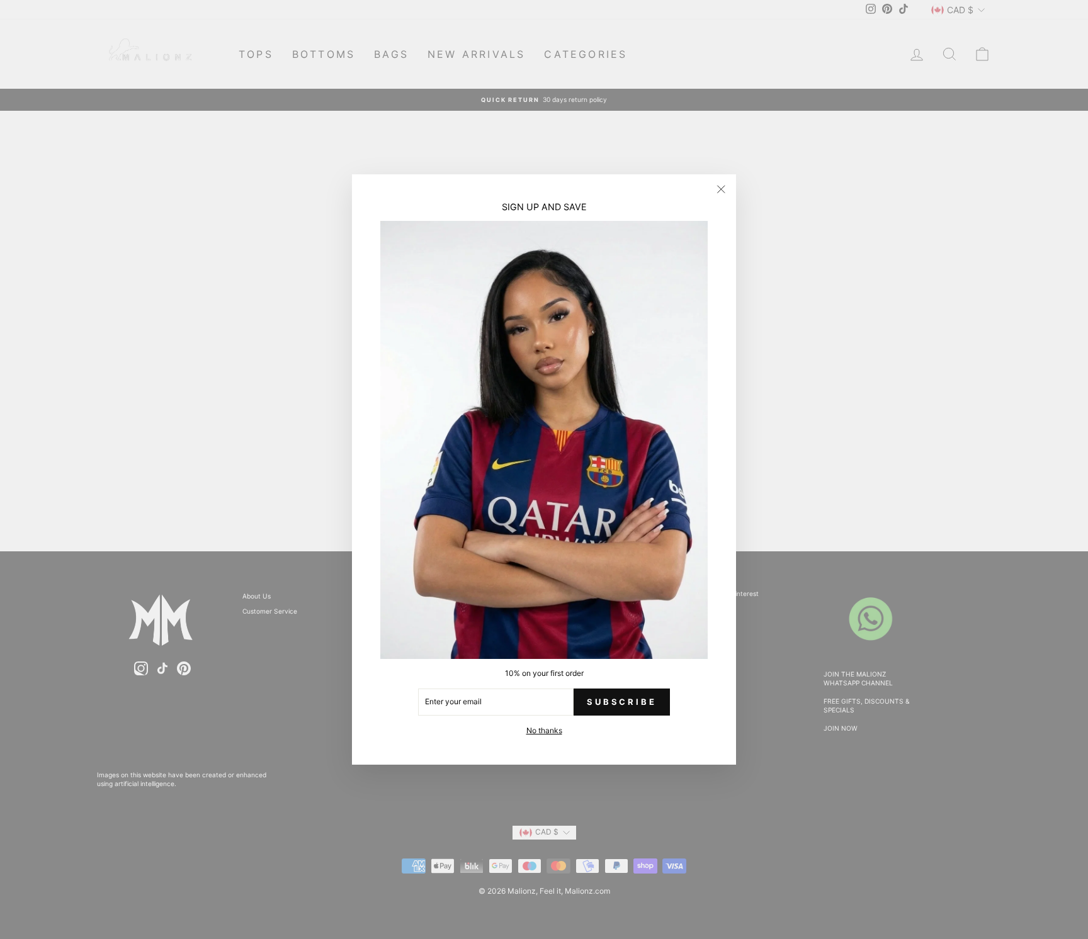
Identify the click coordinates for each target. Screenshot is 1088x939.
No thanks (544, 730)
